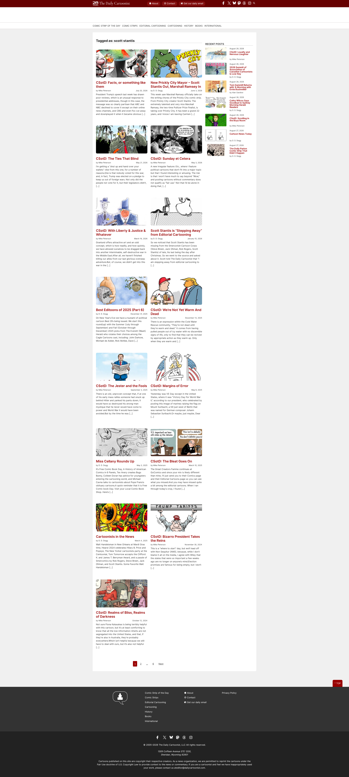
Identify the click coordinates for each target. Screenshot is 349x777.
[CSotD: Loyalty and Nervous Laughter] (215, 54)
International (213, 25)
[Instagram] (249, 4)
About (155, 3)
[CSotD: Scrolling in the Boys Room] (215, 120)
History (188, 25)
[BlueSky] (234, 4)
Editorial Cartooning (152, 25)
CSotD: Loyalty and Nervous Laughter (240, 53)
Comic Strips (130, 25)
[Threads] (244, 4)
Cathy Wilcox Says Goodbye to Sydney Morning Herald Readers (240, 103)
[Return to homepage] (121, 709)
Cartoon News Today (241, 134)
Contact (171, 3)
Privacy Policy (229, 692)
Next (161, 663)
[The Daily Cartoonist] (111, 4)
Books (199, 25)
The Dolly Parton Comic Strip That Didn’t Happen (238, 150)
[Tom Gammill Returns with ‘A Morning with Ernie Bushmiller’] (215, 86)
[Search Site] (254, 4)
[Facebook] (224, 4)
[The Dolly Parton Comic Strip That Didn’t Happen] (215, 150)
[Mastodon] (239, 4)
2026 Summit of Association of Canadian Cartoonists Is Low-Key (241, 70)
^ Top (338, 683)
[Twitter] (229, 4)
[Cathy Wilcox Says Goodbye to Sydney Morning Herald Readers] (215, 102)
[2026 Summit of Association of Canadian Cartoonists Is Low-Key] (215, 69)
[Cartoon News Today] (215, 135)
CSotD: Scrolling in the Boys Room (239, 119)
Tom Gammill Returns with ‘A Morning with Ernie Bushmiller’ (241, 87)
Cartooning (175, 25)
